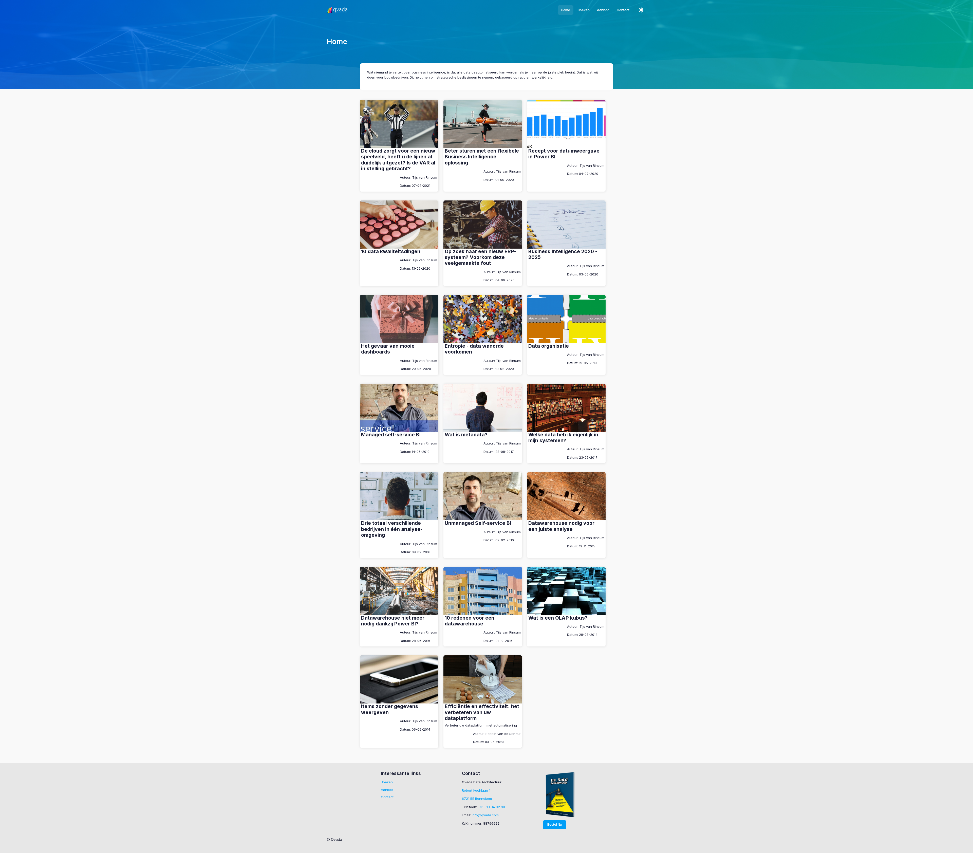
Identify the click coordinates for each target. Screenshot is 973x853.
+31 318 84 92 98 (491, 807)
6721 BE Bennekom (477, 798)
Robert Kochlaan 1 (476, 790)
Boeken (387, 782)
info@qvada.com (485, 815)
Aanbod (387, 790)
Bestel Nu (554, 824)
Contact (387, 797)
